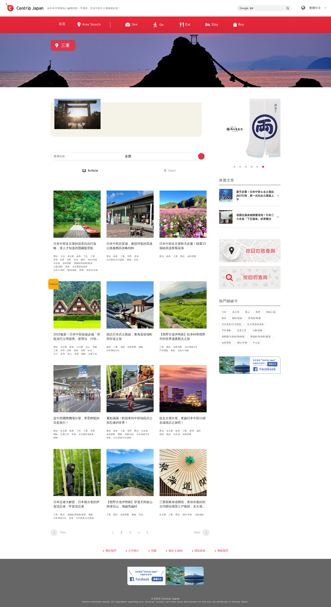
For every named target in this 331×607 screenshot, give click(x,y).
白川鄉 (80, 347)
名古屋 (70, 256)
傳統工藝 (271, 312)
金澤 (62, 354)
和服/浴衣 (129, 434)
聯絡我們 (222, 550)
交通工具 (92, 354)
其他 (136, 260)
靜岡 (76, 350)
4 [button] (253, 168)
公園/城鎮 (58, 266)
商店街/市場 (92, 270)
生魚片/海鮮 (59, 270)
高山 (88, 347)
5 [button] (258, 168)
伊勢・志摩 (58, 260)
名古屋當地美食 (80, 266)
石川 (55, 354)
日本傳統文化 (113, 350)
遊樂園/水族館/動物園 (233, 336)
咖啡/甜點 (72, 270)
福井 (199, 431)
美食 (67, 266)
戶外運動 (163, 350)
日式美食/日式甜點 (115, 260)
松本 (76, 260)
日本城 (56, 263)
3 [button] (247, 168)
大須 (62, 256)
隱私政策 (200, 550)
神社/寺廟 (92, 260)
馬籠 (95, 347)
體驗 (83, 354)
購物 (81, 270)
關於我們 (111, 550)
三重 (92, 256)
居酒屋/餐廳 (254, 318)
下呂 (86, 256)
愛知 (55, 256)
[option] (249, 129)
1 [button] (235, 168)
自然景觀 (67, 263)
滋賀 (76, 354)
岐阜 (79, 256)
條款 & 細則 (176, 550)
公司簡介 (133, 550)
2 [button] (241, 168)
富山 (69, 354)
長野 (69, 260)
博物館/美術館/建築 (83, 263)
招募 (153, 550)
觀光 (83, 260)
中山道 (256, 342)
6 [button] (264, 168)
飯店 (224, 318)
